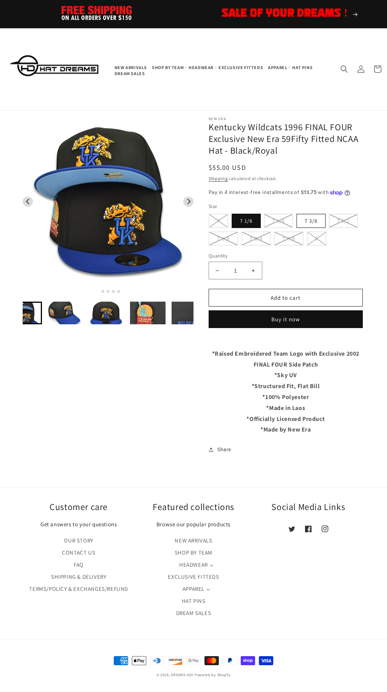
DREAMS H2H (182, 674)
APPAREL (193, 588)
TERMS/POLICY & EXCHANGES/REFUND (78, 588)
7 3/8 (311, 220)
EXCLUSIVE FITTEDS (193, 576)
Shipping (218, 178)
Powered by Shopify (213, 674)
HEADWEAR (193, 564)
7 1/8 (246, 220)
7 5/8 (223, 238)
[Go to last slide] (28, 202)
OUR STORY (78, 540)
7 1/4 (278, 220)
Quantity (218, 256)
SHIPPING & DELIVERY (78, 576)
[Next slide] (188, 202)
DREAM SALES (193, 612)
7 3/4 (256, 238)
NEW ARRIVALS (193, 540)
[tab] (98, 291)
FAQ (79, 564)
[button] (168, 68)
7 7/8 (288, 238)
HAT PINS (194, 600)
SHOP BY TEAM (193, 552)
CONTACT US (78, 552)
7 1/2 (343, 220)
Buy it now (285, 319)
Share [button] (224, 449)
